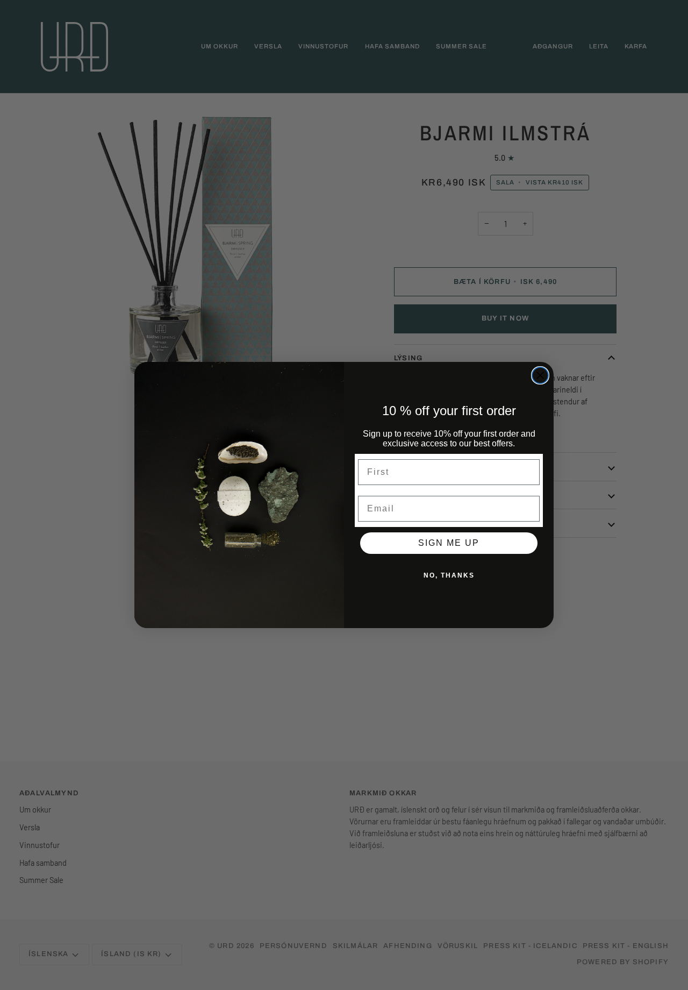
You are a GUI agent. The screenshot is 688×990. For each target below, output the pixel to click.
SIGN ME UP (448, 542)
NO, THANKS (449, 575)
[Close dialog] (540, 375)
